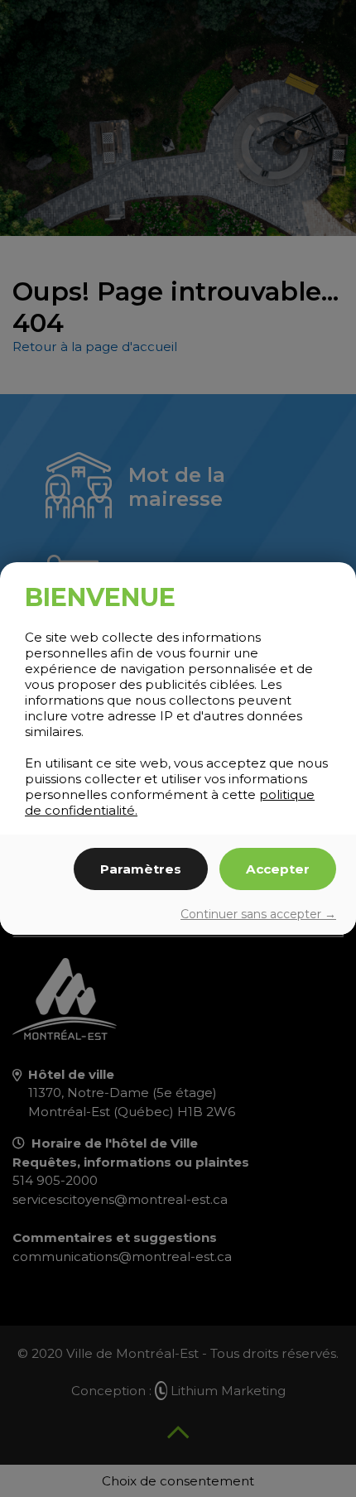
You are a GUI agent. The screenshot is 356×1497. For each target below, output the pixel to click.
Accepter (278, 869)
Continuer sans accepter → (258, 914)
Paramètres (140, 869)
